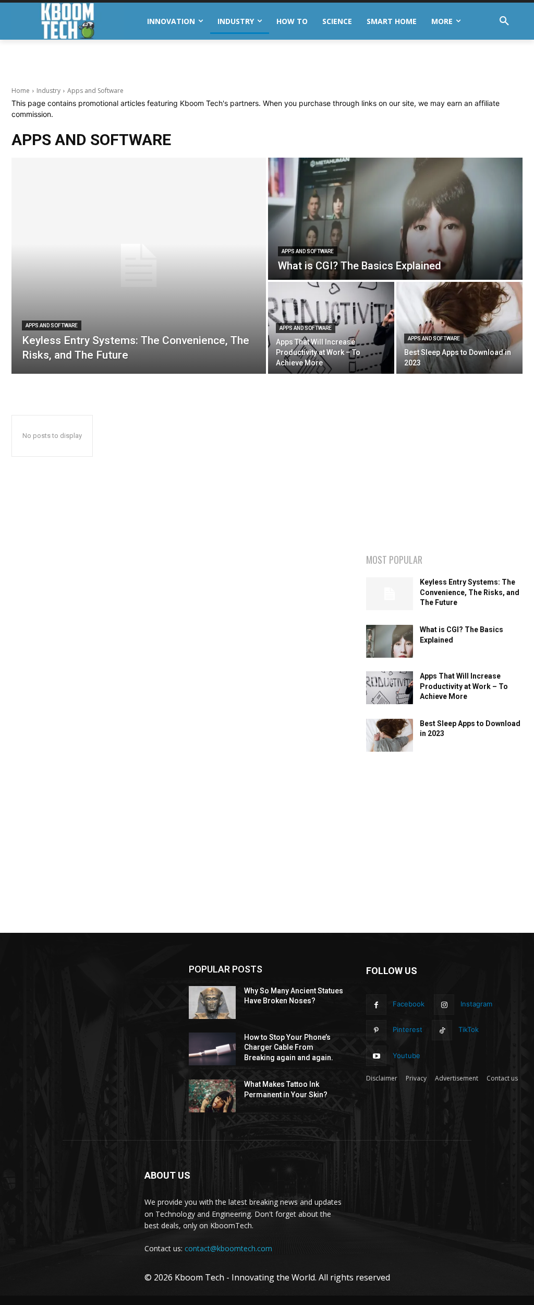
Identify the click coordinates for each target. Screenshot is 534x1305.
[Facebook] (376, 1004)
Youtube (406, 1055)
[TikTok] (442, 1030)
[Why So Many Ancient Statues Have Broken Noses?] (212, 1002)
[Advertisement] (133, 68)
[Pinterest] (376, 1030)
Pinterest (407, 1029)
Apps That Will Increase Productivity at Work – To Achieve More (464, 686)
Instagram (476, 1004)
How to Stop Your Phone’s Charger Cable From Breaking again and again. (288, 1047)
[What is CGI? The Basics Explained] (395, 219)
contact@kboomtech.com (228, 1248)
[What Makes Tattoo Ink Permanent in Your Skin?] (212, 1095)
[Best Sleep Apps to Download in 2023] (459, 328)
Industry (48, 90)
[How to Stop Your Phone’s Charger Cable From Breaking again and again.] (212, 1049)
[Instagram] (444, 1004)
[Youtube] (376, 1056)
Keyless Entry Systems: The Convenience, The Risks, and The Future (469, 592)
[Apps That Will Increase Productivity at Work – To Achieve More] (389, 687)
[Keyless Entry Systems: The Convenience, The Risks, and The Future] (138, 266)
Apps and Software (52, 325)
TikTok (468, 1029)
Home (20, 90)
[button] (504, 21)
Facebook (408, 1004)
